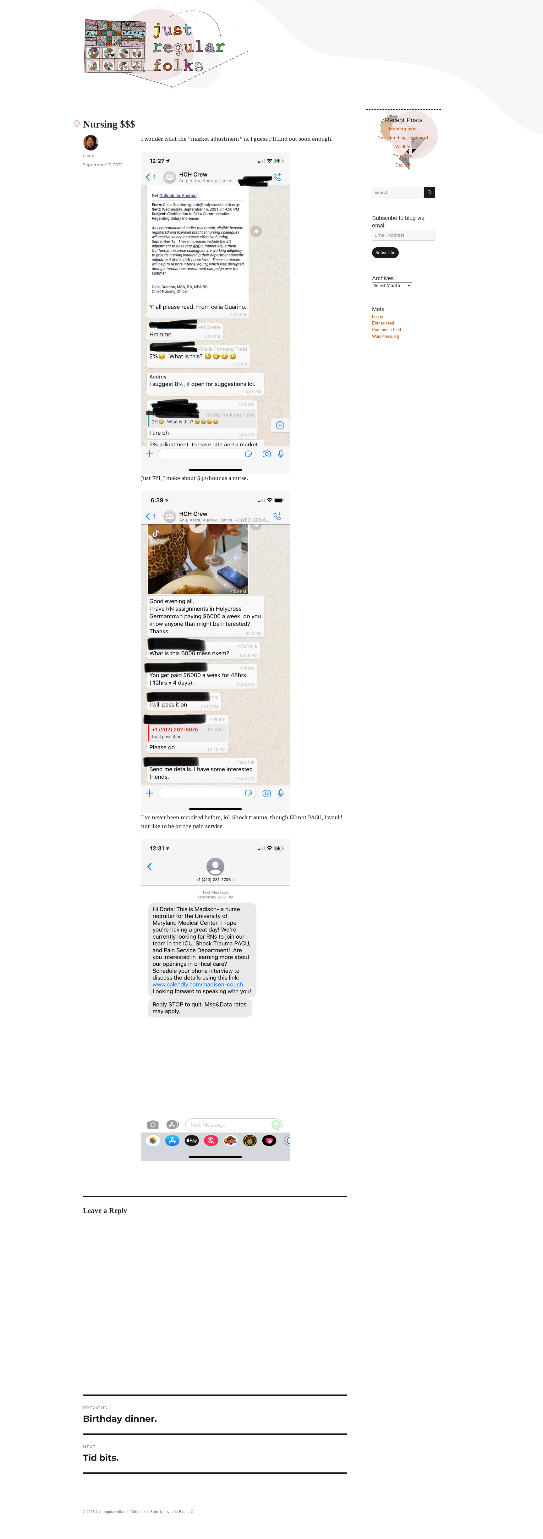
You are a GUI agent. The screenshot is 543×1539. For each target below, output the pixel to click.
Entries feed (383, 323)
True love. (403, 155)
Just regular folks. (110, 1512)
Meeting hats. (403, 128)
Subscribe (385, 252)
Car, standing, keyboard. (403, 137)
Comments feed (386, 329)
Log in (377, 316)
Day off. (403, 164)
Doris (88, 155)
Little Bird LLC (182, 1512)
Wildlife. (403, 146)
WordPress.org (385, 336)
